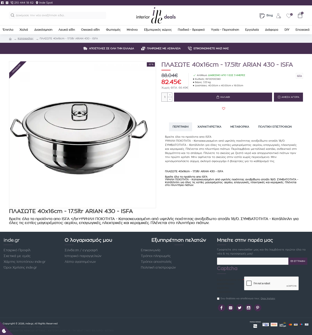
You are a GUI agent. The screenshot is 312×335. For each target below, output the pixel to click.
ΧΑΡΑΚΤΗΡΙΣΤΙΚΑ (209, 126)
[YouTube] (248, 307)
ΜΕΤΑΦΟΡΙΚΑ (239, 126)
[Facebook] (2, 2)
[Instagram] (7, 2)
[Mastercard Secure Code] (274, 324)
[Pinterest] (257, 307)
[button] (12, 15)
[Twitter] (239, 307)
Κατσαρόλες (26, 38)
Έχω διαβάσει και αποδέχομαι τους (248, 298)
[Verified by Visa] (266, 324)
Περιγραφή (180, 126)
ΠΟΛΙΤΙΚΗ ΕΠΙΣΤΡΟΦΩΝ (275, 126)
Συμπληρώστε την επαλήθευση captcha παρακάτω (229, 286)
